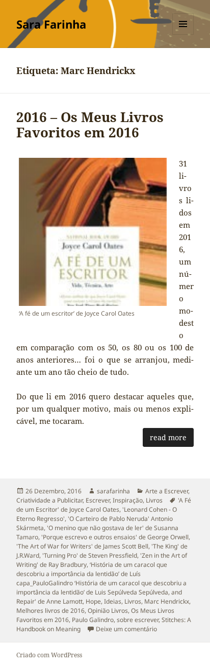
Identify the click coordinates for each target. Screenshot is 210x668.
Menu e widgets (183, 34)
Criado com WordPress (49, 655)
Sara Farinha (51, 24)
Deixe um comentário (126, 629)
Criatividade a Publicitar (49, 500)
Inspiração (128, 500)
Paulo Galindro (93, 619)
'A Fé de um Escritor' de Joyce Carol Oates (103, 505)
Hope (93, 601)
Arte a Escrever (166, 491)
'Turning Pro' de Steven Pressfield (89, 555)
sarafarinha (113, 491)
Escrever (98, 500)
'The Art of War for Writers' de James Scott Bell (82, 546)
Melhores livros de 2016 (50, 610)
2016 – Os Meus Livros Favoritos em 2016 (90, 124)
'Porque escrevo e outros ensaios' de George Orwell (115, 537)
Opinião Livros (108, 610)
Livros (154, 500)
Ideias (112, 601)
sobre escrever (138, 619)
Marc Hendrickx (166, 601)
